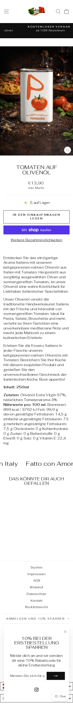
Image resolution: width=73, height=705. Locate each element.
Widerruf (36, 587)
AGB (36, 580)
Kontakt (37, 600)
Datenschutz (36, 594)
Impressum (36, 574)
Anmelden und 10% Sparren (35, 618)
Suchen (37, 567)
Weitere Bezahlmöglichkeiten (36, 240)
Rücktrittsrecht (36, 607)
